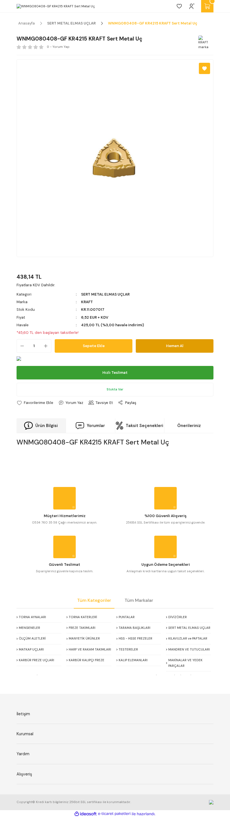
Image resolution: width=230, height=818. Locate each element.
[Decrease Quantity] (20, 346)
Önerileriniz (189, 425)
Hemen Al (174, 345)
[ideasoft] (85, 814)
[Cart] (207, 6)
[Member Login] (191, 6)
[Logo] (56, 6)
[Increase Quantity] (47, 346)
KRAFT (87, 302)
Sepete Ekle (94, 345)
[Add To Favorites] (204, 68)
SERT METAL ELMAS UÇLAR (105, 294)
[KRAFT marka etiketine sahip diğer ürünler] (205, 42)
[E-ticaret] (114, 814)
